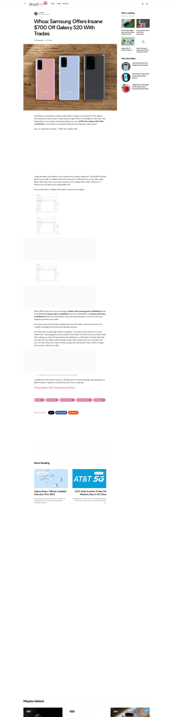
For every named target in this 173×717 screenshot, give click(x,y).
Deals (40, 400)
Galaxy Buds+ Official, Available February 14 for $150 (50, 493)
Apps (72, 711)
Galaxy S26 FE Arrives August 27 (126, 49)
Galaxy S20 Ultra (85, 400)
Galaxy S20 (52, 400)
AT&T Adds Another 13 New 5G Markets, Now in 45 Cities (90, 493)
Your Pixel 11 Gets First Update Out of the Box (140, 64)
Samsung (100, 400)
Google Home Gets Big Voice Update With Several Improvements (140, 87)
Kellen (42, 13)
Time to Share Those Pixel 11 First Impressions (142, 32)
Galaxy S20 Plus (68, 400)
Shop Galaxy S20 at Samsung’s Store (54, 387)
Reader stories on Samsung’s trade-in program (58, 375)
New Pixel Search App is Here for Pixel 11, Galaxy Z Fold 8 (142, 50)
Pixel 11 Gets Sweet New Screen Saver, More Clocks (140, 76)
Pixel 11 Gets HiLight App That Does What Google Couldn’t (127, 32)
